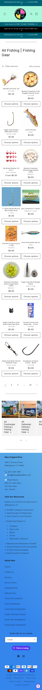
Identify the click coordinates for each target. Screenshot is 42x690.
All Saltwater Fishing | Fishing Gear (26, 427)
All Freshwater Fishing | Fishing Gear (9, 427)
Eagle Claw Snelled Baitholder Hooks (11, 131)
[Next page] (36, 384)
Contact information (22, 685)
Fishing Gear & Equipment (15, 625)
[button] (4, 14)
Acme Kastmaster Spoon (30, 242)
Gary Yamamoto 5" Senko (30, 209)
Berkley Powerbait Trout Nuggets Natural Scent (31, 92)
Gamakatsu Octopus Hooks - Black (30, 362)
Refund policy (19, 678)
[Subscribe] (34, 639)
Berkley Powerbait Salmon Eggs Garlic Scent (11, 284)
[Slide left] (15, 440)
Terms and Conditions (14, 598)
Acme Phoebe (30, 130)
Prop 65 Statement (12, 604)
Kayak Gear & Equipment (15, 620)
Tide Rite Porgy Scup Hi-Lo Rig (11, 244)
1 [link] (5, 385)
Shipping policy (29, 681)
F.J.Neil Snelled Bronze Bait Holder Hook (11, 209)
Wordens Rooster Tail (11, 89)
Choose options (11, 104)
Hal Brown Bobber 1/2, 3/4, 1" (11, 169)
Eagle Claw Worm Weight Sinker (30, 283)
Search (8, 567)
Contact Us (9, 572)
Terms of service (15, 681)
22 (30, 385)
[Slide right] (26, 440)
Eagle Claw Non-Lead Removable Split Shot (11, 323)
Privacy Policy (10, 583)
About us (8, 577)
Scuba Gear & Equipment (15, 609)
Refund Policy (10, 593)
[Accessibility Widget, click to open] (38, 686)
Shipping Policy (11, 588)
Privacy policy (31, 678)
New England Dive (19, 675)
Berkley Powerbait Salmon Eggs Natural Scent (30, 170)
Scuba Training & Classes (15, 614)
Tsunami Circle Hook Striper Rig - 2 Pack (30, 323)
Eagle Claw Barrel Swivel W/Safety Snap (11, 362)
